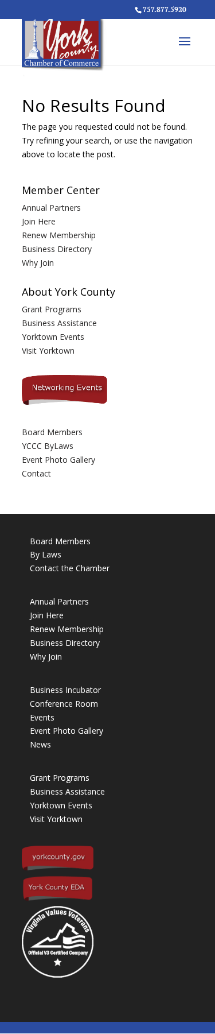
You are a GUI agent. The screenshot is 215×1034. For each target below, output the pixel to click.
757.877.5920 (164, 9)
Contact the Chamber (70, 568)
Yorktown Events (53, 336)
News (40, 744)
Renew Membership (59, 235)
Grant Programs (51, 309)
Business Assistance (59, 322)
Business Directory (57, 248)
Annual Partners (51, 207)
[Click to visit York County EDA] (57, 898)
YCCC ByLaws (47, 445)
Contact (36, 473)
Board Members (52, 432)
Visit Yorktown (48, 350)
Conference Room (64, 703)
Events (42, 717)
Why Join (38, 262)
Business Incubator (65, 689)
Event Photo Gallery (58, 459)
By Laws (45, 554)
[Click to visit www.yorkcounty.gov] (57, 867)
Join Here (39, 221)
